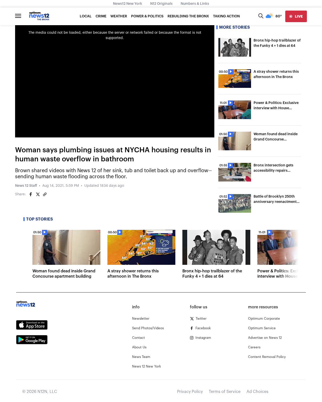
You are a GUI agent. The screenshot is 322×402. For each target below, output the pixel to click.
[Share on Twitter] (38, 194)
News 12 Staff (26, 186)
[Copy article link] (45, 194)
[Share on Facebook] (31, 194)
